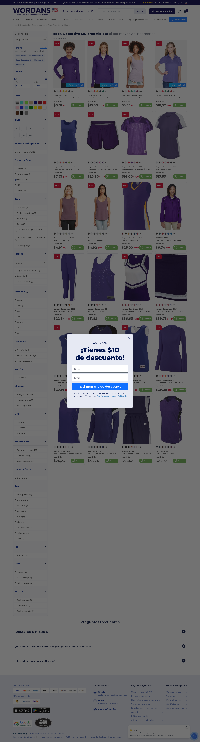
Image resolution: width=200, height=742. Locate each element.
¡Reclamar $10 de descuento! (100, 386)
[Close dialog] (129, 338)
